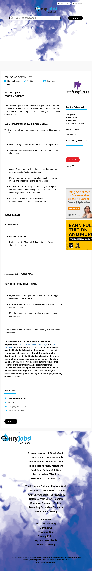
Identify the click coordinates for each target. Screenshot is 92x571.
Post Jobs (77, 3)
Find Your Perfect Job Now (46, 470)
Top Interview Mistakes (46, 474)
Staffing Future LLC (75, 107)
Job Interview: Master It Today (46, 461)
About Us (46, 519)
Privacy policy (51, 563)
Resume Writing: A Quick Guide (46, 453)
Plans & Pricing (46, 544)
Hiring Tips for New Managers (46, 465)
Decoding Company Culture (46, 503)
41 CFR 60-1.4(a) (28, 344)
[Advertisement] (46, 38)
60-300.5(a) (42, 344)
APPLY (72, 159)
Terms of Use (46, 532)
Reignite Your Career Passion (46, 499)
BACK (11, 421)
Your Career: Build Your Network (46, 494)
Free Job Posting (46, 523)
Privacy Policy (46, 536)
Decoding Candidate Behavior (46, 507)
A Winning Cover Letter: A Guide (46, 490)
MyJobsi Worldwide (46, 540)
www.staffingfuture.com (76, 140)
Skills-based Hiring (46, 511)
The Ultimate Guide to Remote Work (46, 486)
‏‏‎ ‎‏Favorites (64, 3)
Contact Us (46, 527)
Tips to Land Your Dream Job (46, 457)
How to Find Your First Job (46, 478)
